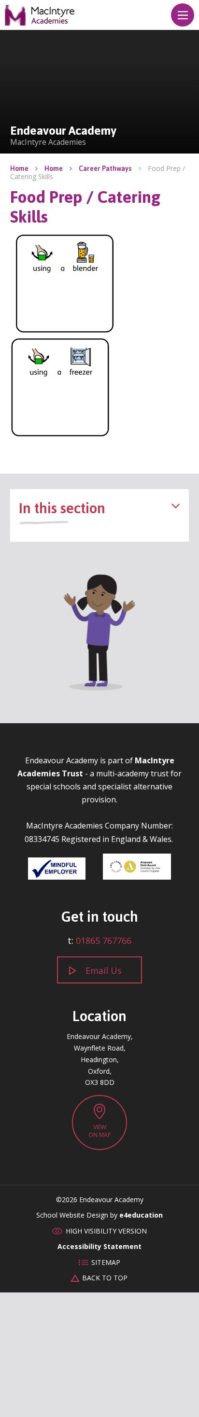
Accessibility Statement (99, 1246)
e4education (141, 1215)
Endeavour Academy (40, 15)
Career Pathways (105, 168)
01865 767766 (103, 940)
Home (19, 168)
